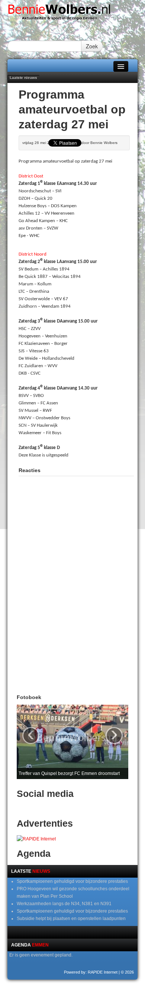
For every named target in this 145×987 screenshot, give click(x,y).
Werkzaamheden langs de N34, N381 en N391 (64, 903)
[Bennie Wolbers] (72, 13)
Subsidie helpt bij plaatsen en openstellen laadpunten (71, 918)
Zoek (92, 46)
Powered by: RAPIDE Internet (90, 972)
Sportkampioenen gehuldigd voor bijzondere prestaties (72, 881)
